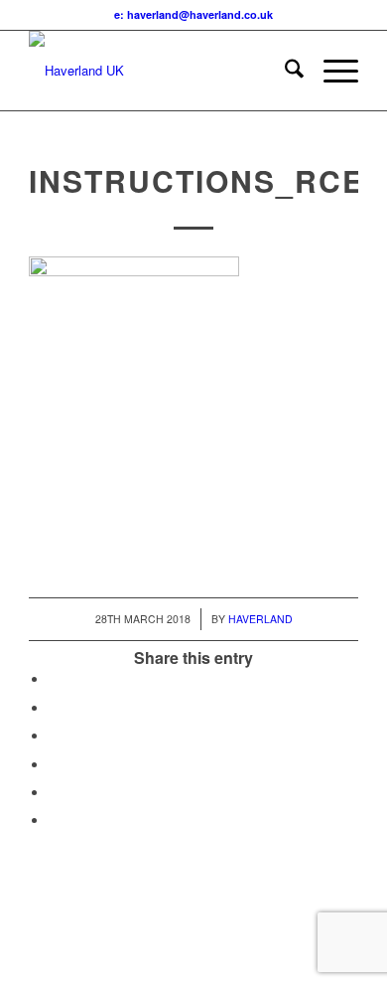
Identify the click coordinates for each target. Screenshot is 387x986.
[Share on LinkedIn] (54, 764)
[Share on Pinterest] (54, 736)
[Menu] (331, 70)
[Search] (284, 70)
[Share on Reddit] (54, 792)
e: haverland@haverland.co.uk (193, 14)
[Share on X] (54, 708)
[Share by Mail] (54, 820)
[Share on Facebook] (54, 679)
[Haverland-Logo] (160, 70)
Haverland (260, 618)
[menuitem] (284, 70)
